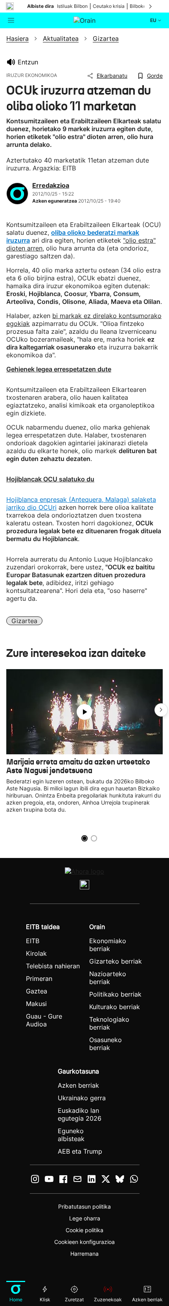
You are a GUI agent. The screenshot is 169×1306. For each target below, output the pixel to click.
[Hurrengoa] (151, 6)
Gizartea (24, 621)
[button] (161, 710)
